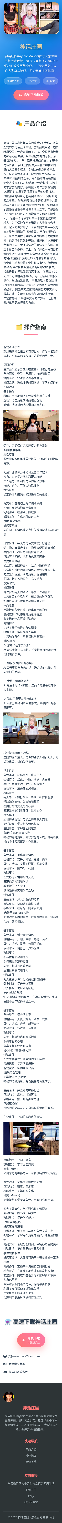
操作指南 (31, 1456)
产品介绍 (31, 1449)
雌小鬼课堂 (31, 1502)
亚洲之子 (31, 1490)
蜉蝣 (31, 1496)
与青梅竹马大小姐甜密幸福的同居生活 (31, 1484)
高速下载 (31, 1462)
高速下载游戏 (34, 95)
